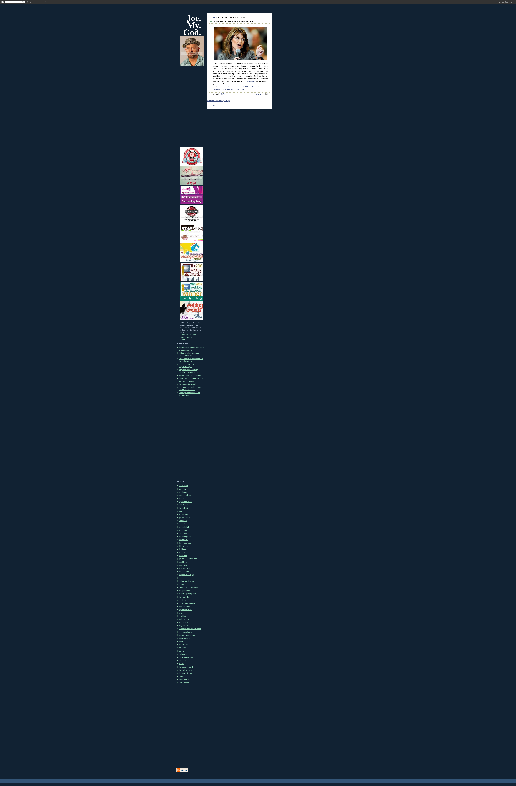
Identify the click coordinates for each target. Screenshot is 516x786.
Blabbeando (183, 521)
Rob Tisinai (182, 648)
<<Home (213, 105)
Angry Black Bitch (185, 502)
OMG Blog (182, 616)
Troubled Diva (184, 680)
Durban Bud (183, 556)
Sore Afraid (183, 660)
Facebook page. (186, 337)
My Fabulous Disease (187, 603)
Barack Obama (226, 87)
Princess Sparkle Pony (187, 635)
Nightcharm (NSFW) (185, 610)
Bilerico (181, 511)
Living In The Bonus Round (188, 587)
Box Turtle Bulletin (185, 527)
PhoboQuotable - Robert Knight (190, 375)
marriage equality (227, 89)
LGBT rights (255, 87)
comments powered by (218, 101)
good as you (183, 565)
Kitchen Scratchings (186, 581)
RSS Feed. (184, 340)
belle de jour (183, 505)
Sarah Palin (250, 81)
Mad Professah (184, 591)
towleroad (182, 676)
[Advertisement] (187, 439)
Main (215, 17)
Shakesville (183, 654)
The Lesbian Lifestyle (186, 667)
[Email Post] (266, 94)
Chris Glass (183, 533)
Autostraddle (183, 498)
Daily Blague (183, 546)
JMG (223, 94)
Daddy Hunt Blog (185, 543)
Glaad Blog (183, 562)
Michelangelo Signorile (187, 594)
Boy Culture (183, 530)
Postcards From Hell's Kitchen (190, 629)
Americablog (183, 492)
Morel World (183, 600)
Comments (259, 94)
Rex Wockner (183, 645)
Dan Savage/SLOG (185, 537)
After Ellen (182, 489)
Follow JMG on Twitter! (188, 335)
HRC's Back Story (185, 568)
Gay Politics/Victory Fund (188, 559)
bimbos (238, 87)
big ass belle (183, 514)
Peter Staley (183, 622)
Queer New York (184, 638)
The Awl (181, 664)
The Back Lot (183, 508)
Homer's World (184, 572)
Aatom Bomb (183, 486)
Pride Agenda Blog (185, 632)
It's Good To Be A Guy (186, 575)
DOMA (245, 87)
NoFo (180, 613)
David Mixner (184, 549)
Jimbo (181, 578)
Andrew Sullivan (185, 495)
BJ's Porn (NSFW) (184, 518)
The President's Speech (187, 384)
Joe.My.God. (192, 25)
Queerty (181, 641)
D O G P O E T (183, 552)
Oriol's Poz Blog (184, 619)
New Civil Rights (184, 606)
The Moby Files (184, 597)
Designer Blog (184, 540)
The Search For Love (186, 673)
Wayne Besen (184, 683)
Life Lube (182, 584)
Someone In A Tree (186, 657)
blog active (183, 524)
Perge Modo (183, 626)
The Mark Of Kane (185, 670)
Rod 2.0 (181, 651)
